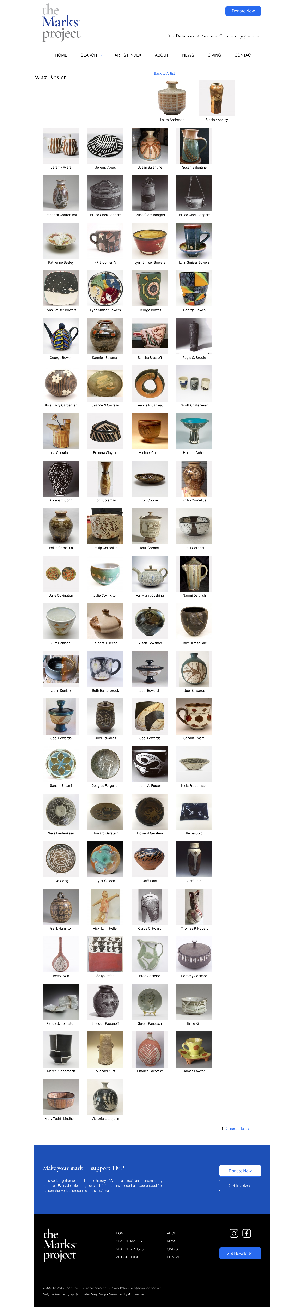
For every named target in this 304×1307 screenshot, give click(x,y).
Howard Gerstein (105, 833)
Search (89, 55)
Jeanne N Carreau (105, 405)
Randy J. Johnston (61, 1023)
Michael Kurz (105, 1071)
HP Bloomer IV (105, 262)
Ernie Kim (194, 1023)
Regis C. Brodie (194, 357)
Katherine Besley (61, 262)
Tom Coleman (105, 500)
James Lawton (194, 1071)
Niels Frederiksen (194, 786)
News (188, 55)
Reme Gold (194, 833)
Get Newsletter (240, 1253)
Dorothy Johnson (194, 976)
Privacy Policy (119, 1288)
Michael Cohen (150, 453)
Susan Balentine (150, 167)
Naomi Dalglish (194, 595)
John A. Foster (150, 786)
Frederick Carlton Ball (61, 215)
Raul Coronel (150, 548)
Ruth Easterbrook (105, 690)
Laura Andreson (172, 120)
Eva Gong (61, 881)
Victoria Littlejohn (105, 1119)
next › (234, 1128)
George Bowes (150, 310)
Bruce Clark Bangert (105, 215)
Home (61, 55)
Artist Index (128, 55)
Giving (214, 55)
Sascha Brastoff (150, 357)
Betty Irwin (61, 976)
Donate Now (243, 11)
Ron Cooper (150, 500)
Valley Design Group (95, 1294)
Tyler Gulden (105, 881)
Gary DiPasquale (194, 643)
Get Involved (240, 1186)
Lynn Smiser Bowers (150, 262)
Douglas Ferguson (105, 786)
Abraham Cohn (60, 500)
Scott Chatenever (194, 405)
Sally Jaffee (105, 976)
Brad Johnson (150, 976)
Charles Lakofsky (150, 1071)
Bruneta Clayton (105, 453)
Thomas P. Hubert (194, 928)
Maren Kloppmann (61, 1071)
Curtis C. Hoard (150, 928)
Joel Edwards (149, 690)
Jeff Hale (150, 881)
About (162, 55)
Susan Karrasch (150, 1023)
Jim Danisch (60, 643)
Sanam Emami (194, 738)
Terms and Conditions (94, 1288)
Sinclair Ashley (217, 120)
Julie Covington (61, 595)
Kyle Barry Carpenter (61, 405)
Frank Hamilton (61, 928)
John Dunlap (61, 690)
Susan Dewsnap (150, 643)
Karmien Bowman (105, 357)
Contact (244, 55)
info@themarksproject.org (146, 1288)
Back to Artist (164, 73)
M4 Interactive (136, 1294)
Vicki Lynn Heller (105, 928)
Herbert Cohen (194, 453)
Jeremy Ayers (60, 167)
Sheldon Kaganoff (105, 1023)
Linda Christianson (61, 453)
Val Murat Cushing (150, 595)
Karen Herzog (61, 1294)
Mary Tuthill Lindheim (61, 1119)
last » (245, 1128)
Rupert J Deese (105, 643)
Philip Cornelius (194, 500)
